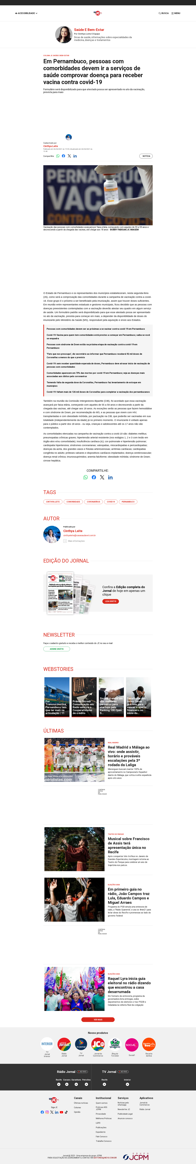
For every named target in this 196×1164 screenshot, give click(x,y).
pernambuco (128, 502)
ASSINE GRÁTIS (56, 649)
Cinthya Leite (50, 146)
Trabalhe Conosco (103, 1141)
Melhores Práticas (104, 1118)
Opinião (77, 1112)
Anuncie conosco (125, 1118)
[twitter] (51, 1112)
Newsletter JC (124, 1109)
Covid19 (111, 502)
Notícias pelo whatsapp (123, 1104)
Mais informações (76, 541)
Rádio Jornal (145, 1109)
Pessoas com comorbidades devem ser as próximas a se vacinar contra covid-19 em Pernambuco (96, 329)
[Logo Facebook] (63, 156)
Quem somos (101, 1103)
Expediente (100, 1132)
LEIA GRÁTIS (110, 601)
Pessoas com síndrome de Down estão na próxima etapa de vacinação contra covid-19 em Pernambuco (92, 346)
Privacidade (101, 1114)
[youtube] (61, 1112)
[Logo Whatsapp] (58, 156)
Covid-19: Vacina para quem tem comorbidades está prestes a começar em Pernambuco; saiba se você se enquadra (98, 337)
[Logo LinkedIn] (75, 156)
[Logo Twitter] (69, 156)
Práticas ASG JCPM (101, 1108)
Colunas (77, 1107)
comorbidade (73, 502)
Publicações (101, 1127)
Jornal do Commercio (145, 1104)
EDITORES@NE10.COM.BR (105, 1158)
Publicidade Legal (125, 1114)
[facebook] (42, 1112)
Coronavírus (93, 502)
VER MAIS (98, 1020)
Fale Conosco (101, 1136)
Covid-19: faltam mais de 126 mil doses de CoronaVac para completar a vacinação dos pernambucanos (98, 392)
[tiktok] (66, 1112)
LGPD (98, 1123)
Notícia (146, 156)
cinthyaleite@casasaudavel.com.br (79, 535)
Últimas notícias (81, 1103)
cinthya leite (53, 502)
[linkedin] (56, 1112)
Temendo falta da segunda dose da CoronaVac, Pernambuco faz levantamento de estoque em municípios (94, 384)
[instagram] (47, 1112)
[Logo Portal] (98, 13)
